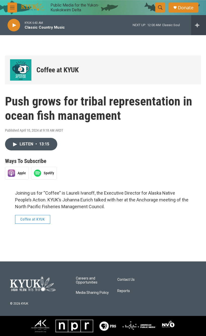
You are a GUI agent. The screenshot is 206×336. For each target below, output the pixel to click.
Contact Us (126, 280)
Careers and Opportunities (86, 280)
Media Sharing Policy (92, 293)
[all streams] (198, 25)
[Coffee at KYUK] (20, 70)
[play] (14, 25)
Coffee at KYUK (57, 70)
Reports (123, 291)
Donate (185, 7)
